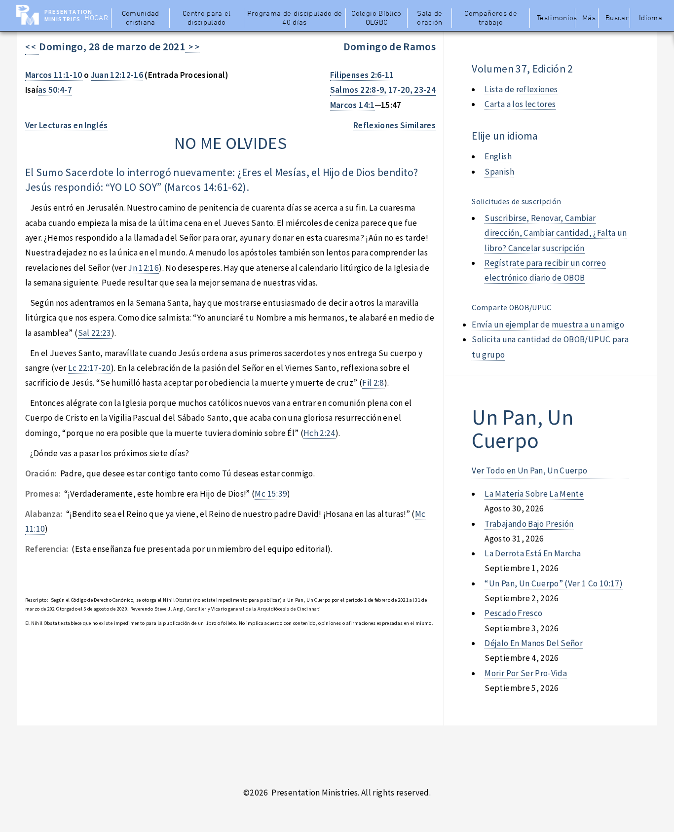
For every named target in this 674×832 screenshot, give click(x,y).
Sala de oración (429, 18)
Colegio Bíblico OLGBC (376, 18)
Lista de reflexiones (521, 89)
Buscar (617, 18)
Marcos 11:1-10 (53, 75)
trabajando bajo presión (529, 523)
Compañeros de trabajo (490, 18)
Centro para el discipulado (207, 18)
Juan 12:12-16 (117, 75)
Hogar (96, 18)
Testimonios (555, 18)
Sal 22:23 (95, 332)
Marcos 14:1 (352, 105)
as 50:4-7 (55, 89)
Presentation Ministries (68, 15)
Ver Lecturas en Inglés (66, 125)
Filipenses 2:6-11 (362, 75)
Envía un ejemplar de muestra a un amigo (548, 324)
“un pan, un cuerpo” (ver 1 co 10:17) (553, 583)
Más (589, 18)
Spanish (499, 171)
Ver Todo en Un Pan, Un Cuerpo (529, 470)
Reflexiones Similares (394, 125)
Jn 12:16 (143, 267)
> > (192, 46)
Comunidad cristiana (140, 18)
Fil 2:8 (373, 382)
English (498, 156)
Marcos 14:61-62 (205, 187)
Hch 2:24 (319, 433)
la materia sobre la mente (534, 493)
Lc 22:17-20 (89, 367)
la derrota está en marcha (533, 553)
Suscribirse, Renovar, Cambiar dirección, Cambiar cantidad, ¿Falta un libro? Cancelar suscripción (556, 233)
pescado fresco (513, 613)
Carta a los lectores (520, 104)
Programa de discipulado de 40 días (294, 18)
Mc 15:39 (271, 493)
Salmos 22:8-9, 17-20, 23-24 (383, 89)
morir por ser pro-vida (526, 673)
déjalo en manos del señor (534, 643)
